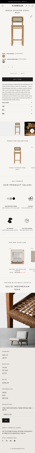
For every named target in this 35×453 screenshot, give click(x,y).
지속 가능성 (5, 370)
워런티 (3, 395)
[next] (32, 131)
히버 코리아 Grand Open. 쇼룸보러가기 (17, 1)
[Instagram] (6, 441)
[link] (31, 16)
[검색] (29, 5)
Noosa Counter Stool (17, 167)
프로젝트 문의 (5, 383)
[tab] (17, 102)
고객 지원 (4, 367)
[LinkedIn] (14, 441)
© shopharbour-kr (17, 448)
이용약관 (4, 392)
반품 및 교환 (5, 398)
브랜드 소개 (5, 355)
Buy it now (17, 79)
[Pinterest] (10, 441)
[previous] (3, 131)
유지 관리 (4, 373)
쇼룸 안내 (4, 358)
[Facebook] (2, 441)
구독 (6, 420)
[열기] (2, 5)
